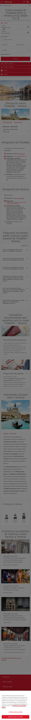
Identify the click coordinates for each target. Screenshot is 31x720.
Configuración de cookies (15, 712)
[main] (15, 705)
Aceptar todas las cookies (15, 716)
